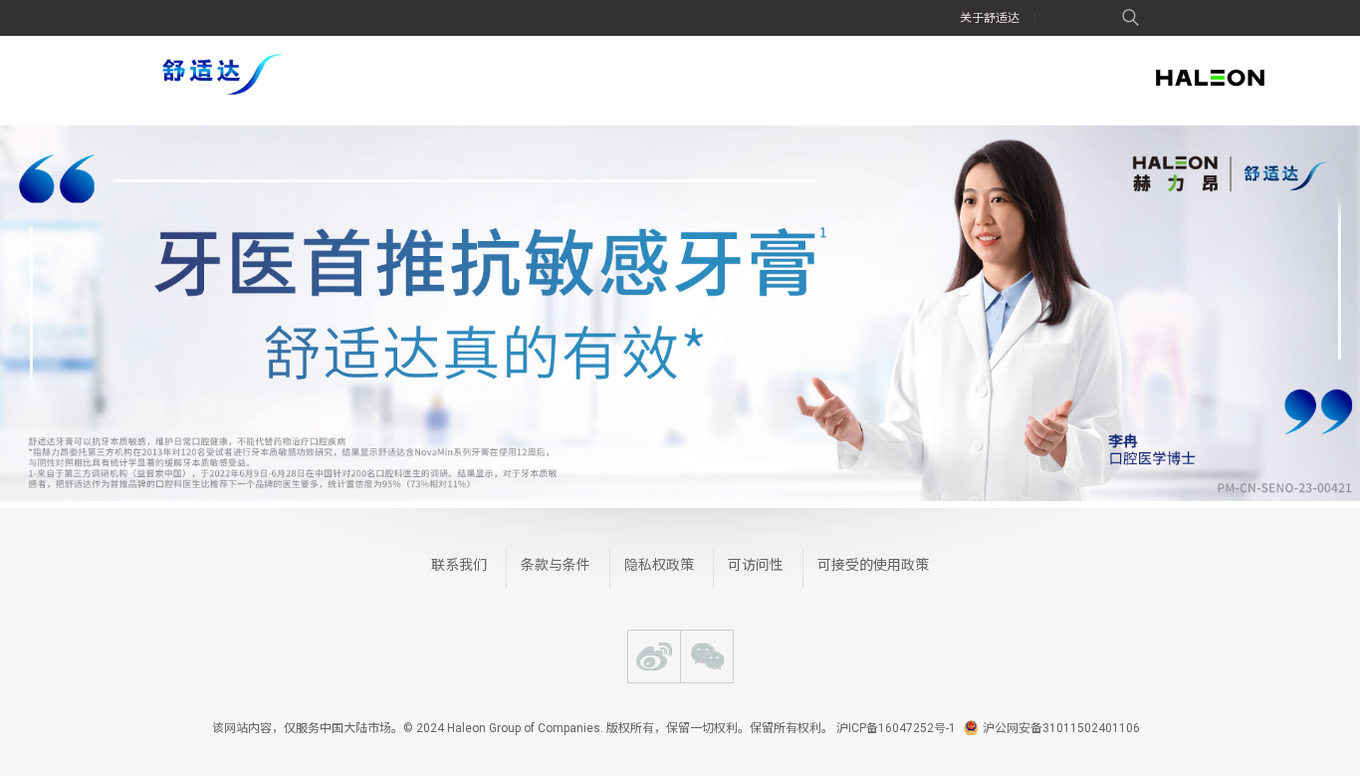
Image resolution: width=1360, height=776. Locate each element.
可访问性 (756, 565)
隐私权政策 (659, 565)
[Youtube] (707, 656)
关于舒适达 (990, 18)
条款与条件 (555, 565)
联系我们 (459, 565)
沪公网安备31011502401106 (1061, 728)
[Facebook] (654, 656)
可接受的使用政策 (873, 565)
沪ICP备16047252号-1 (896, 728)
